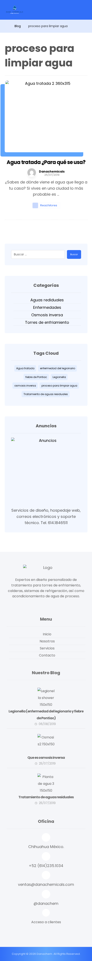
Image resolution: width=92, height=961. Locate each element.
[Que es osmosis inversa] (46, 742)
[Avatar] (31, 172)
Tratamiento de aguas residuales (46, 394)
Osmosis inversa (47, 315)
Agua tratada (25, 368)
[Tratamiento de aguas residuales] (14, 9)
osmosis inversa (25, 385)
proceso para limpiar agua (59, 385)
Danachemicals (52, 171)
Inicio (47, 634)
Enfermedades (47, 307)
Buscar (74, 254)
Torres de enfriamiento (47, 322)
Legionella (59, 377)
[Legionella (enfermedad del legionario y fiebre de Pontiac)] (46, 696)
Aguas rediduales (47, 300)
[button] (46, 917)
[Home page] (6, 26)
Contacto (47, 655)
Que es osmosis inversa (46, 757)
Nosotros (47, 641)
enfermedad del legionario (57, 368)
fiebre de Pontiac (36, 377)
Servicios (47, 648)
